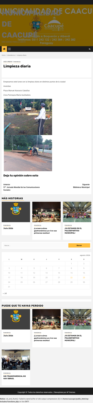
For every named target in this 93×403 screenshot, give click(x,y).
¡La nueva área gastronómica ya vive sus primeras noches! (45, 230)
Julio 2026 (8, 228)
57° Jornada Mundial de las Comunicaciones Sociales (21, 187)
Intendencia (17, 62)
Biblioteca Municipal (81, 185)
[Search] (89, 49)
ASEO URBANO (7, 62)
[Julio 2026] (16, 212)
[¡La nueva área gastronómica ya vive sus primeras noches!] (46, 212)
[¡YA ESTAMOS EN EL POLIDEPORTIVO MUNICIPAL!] (77, 212)
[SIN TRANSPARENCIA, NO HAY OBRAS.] (16, 360)
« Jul (5, 293)
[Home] (4, 49)
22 (71, 277)
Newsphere (58, 392)
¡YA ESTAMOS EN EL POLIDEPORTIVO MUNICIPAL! (73, 230)
